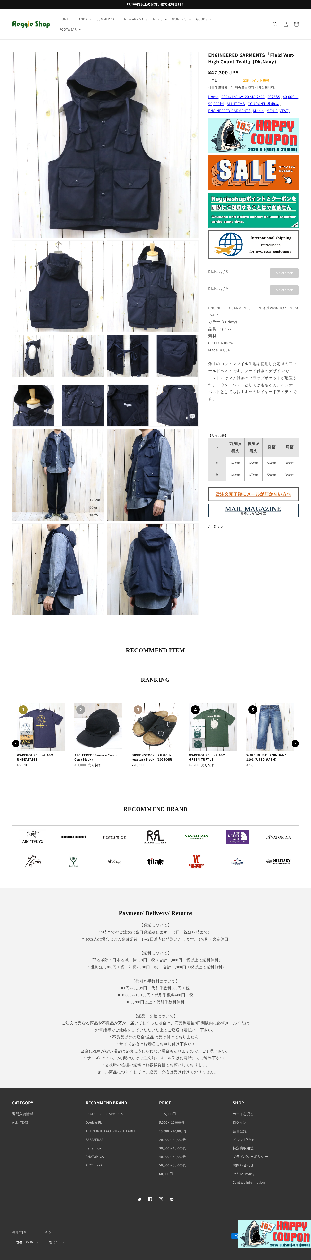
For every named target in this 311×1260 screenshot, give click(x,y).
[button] (82, 19)
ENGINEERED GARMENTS (229, 110)
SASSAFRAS (94, 1139)
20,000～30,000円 (172, 1139)
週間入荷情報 (23, 1114)
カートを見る (243, 1114)
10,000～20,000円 (172, 1131)
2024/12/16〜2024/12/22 (243, 96)
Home (213, 96)
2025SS (274, 96)
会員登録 (240, 1131)
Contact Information (249, 1182)
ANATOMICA (95, 1156)
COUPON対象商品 (263, 103)
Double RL (94, 1122)
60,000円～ (167, 1174)
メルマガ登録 (243, 1139)
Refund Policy (243, 1174)
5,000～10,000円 (171, 1122)
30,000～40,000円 (172, 1148)
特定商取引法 (243, 1148)
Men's (258, 110)
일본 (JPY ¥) (24, 1242)
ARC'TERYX (94, 1165)
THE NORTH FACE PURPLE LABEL (111, 1131)
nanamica (93, 1148)
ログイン (240, 1122)
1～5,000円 (167, 1114)
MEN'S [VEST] (278, 110)
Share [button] (218, 526)
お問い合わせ (243, 1165)
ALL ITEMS (236, 103)
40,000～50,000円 (172, 1156)
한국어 (54, 1242)
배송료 (239, 87)
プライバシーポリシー (250, 1156)
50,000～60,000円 (172, 1165)
